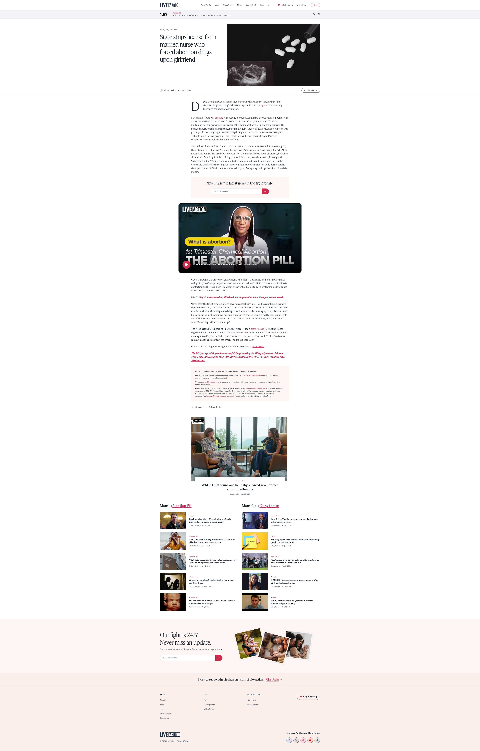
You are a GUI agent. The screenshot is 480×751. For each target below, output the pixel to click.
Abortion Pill (169, 90)
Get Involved (251, 5)
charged (219, 117)
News (239, 5)
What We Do (206, 5)
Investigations (209, 705)
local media (258, 346)
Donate (163, 700)
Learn (217, 5)
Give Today (272, 679)
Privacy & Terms (183, 741)
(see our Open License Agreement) (220, 396)
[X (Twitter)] (314, 14)
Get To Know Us (253, 695)
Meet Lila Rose (253, 705)
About (162, 695)
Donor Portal (302, 5)
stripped (263, 105)
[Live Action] (170, 5)
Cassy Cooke (269, 505)
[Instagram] (319, 14)
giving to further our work (252, 375)
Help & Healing (287, 5)
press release (257, 328)
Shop (262, 5)
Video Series (228, 5)
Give (315, 5)
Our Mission (252, 700)
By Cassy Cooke (184, 90)
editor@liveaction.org (210, 382)
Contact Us (164, 718)
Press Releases (166, 714)
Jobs (161, 709)
